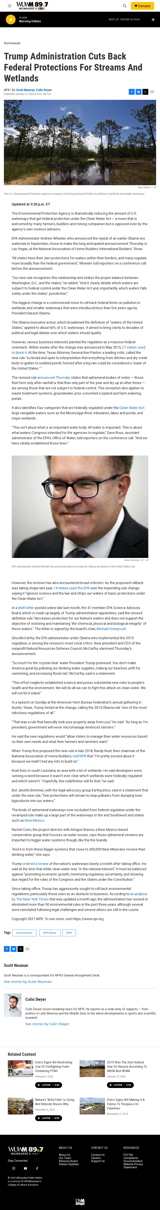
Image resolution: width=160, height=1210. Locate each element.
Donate (144, 6)
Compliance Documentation (133, 1160)
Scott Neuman (25, 90)
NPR (69, 932)
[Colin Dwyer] (12, 1005)
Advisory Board (68, 1161)
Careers (96, 1158)
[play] (11, 19)
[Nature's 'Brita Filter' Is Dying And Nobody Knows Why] (20, 1106)
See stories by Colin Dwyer (47, 1023)
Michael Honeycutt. (112, 629)
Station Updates (69, 1164)
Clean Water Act (131, 408)
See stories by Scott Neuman (28, 981)
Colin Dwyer (44, 90)
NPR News (50, 932)
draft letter (26, 608)
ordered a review (35, 864)
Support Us (98, 1161)
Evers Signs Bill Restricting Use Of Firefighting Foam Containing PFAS (53, 1066)
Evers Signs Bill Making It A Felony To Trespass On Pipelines (126, 1104)
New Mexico (34, 820)
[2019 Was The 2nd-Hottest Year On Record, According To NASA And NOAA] (92, 1068)
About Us (64, 1154)
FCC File (128, 1154)
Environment (12, 43)
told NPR (79, 756)
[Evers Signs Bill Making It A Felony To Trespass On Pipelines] (92, 1106)
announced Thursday (53, 377)
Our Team (65, 1158)
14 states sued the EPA (72, 588)
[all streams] (154, 19)
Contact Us (98, 1154)
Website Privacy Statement (133, 1166)
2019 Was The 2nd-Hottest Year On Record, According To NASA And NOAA (127, 1066)
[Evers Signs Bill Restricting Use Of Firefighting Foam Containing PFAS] (20, 1068)
